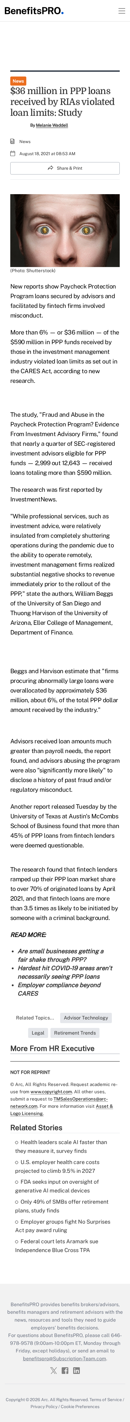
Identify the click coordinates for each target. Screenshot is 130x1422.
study (29, 414)
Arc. (45, 1399)
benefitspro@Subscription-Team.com (64, 1359)
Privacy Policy (44, 1406)
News (18, 81)
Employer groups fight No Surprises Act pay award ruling (62, 1226)
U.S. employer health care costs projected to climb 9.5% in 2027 (57, 1166)
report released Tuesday (66, 806)
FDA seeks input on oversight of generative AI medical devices (57, 1186)
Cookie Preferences (80, 1406)
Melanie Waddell (52, 125)
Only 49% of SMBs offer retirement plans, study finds (62, 1206)
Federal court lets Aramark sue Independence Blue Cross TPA (56, 1245)
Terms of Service (105, 1399)
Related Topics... (35, 1018)
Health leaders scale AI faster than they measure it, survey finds (61, 1146)
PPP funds (65, 342)
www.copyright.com (51, 1091)
